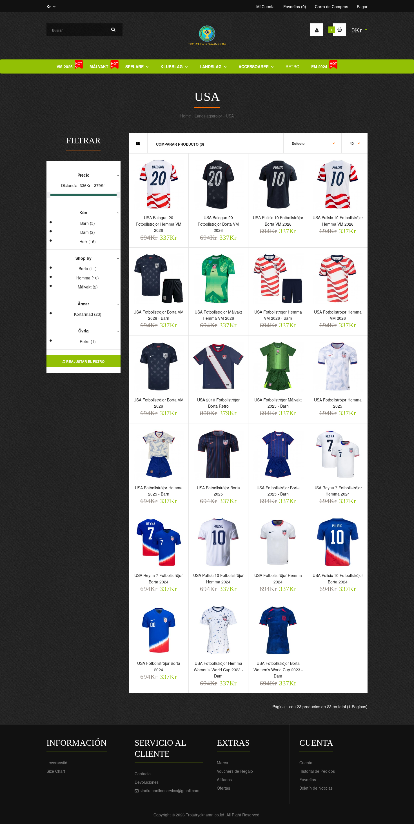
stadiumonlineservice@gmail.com (169, 790)
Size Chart (55, 771)
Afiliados (224, 779)
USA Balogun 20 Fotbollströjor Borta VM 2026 (218, 224)
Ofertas (223, 788)
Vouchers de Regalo (235, 771)
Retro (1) (88, 341)
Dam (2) (87, 232)
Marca (222, 762)
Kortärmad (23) (87, 314)
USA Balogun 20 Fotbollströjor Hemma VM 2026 (158, 224)
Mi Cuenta (265, 6)
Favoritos (307, 779)
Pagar (362, 6)
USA (230, 116)
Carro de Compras (331, 6)
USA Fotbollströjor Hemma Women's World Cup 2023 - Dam (218, 669)
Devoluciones (147, 782)
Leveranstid (56, 762)
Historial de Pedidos (317, 771)
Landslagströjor (208, 116)
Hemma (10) (87, 278)
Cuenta (305, 762)
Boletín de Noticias (316, 788)
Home (185, 116)
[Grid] (138, 144)
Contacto (143, 773)
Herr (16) (87, 241)
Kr (48, 6)
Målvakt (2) (88, 287)
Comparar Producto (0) (180, 144)
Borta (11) (88, 268)
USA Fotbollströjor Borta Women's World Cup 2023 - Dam (278, 669)
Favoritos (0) (294, 6)
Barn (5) (87, 223)
